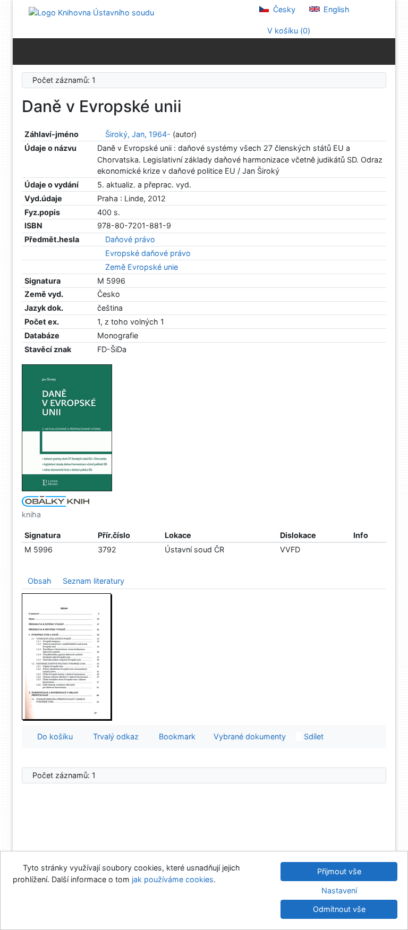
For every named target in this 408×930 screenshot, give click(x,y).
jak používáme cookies (173, 879)
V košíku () (287, 30)
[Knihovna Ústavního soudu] (91, 11)
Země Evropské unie (141, 266)
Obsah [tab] (40, 580)
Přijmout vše (339, 871)
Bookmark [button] (175, 736)
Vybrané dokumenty (248, 736)
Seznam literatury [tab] (93, 580)
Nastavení (339, 890)
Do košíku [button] (53, 736)
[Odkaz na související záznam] (100, 134)
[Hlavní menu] (385, 51)
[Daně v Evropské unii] (67, 427)
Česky (283, 9)
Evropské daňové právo (148, 253)
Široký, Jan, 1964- (138, 134)
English (335, 9)
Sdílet (313, 736)
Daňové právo (130, 239)
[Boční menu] (23, 51)
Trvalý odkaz (114, 736)
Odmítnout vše (339, 909)
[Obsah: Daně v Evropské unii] (67, 656)
